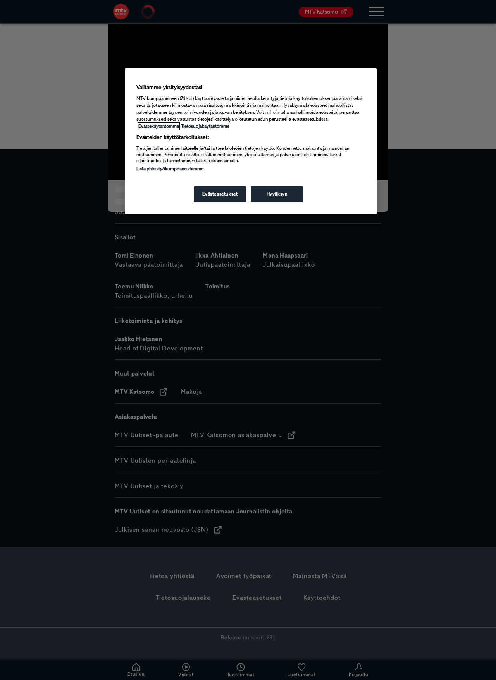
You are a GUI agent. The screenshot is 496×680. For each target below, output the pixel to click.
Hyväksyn (277, 194)
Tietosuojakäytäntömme (205, 126)
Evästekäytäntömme (158, 126)
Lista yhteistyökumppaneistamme (169, 169)
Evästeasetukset (220, 194)
